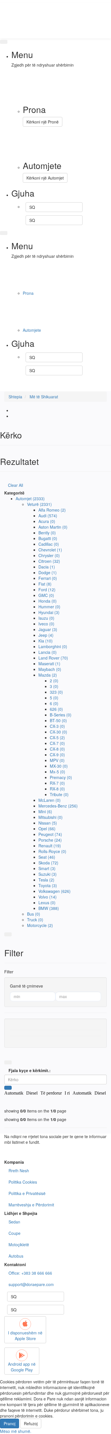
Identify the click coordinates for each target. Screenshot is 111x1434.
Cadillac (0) (48, 544)
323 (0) (56, 692)
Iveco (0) (46, 624)
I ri (67, 1093)
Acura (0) (46, 521)
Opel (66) (47, 828)
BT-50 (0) (58, 720)
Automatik (13, 1093)
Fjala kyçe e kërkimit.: (30, 1070)
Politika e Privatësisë (27, 1193)
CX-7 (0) (57, 743)
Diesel (32, 1093)
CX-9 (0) (57, 754)
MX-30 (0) (59, 766)
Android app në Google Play (22, 1367)
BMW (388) (48, 908)
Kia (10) (45, 641)
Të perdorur (51, 1093)
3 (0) (54, 686)
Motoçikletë (19, 1244)
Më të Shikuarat (44, 396)
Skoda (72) (48, 863)
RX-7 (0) (57, 783)
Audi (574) (47, 515)
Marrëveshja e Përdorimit (31, 1205)
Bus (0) (33, 914)
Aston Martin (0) (52, 527)
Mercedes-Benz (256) (58, 806)
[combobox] (54, 207)
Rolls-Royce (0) (52, 851)
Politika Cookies (23, 1182)
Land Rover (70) (53, 658)
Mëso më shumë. (15, 1431)
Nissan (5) (47, 823)
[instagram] (55, 388)
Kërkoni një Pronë (42, 122)
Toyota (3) (47, 885)
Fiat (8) (45, 584)
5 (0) (54, 697)
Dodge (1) (47, 572)
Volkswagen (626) (54, 891)
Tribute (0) (59, 794)
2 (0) (54, 680)
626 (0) (56, 709)
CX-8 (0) (57, 749)
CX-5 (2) (57, 737)
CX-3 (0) (57, 726)
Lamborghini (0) (52, 646)
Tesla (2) (46, 880)
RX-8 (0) (57, 789)
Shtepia (15, 396)
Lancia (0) (47, 652)
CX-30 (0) (58, 732)
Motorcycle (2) (40, 925)
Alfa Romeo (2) (52, 510)
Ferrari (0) (47, 578)
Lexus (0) (47, 902)
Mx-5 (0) (57, 771)
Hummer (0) (49, 606)
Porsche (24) (50, 840)
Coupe (14, 1233)
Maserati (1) (49, 663)
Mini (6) (45, 811)
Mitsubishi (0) (50, 817)
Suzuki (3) (47, 874)
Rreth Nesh (19, 1170)
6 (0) (54, 703)
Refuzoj (31, 1423)
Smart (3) (47, 868)
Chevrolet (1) (50, 550)
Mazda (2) (47, 675)
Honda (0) (47, 601)
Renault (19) (49, 845)
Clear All (15, 485)
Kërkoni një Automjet (45, 178)
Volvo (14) (47, 897)
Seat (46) (46, 857)
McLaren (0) (49, 800)
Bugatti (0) (47, 538)
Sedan (14, 1222)
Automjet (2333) (30, 498)
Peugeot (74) (50, 834)
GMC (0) (46, 595)
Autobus (16, 1256)
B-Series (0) (60, 715)
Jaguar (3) (47, 629)
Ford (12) (47, 589)
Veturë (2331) (39, 504)
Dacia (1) (46, 567)
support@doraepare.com (31, 1284)
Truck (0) (35, 919)
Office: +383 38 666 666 (30, 1273)
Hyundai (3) (48, 612)
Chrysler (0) (49, 555)
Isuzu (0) (46, 618)
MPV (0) (57, 760)
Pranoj (9, 1423)
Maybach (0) (49, 669)
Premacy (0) (61, 777)
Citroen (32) (49, 561)
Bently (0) (47, 532)
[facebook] (55, 383)
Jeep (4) (46, 635)
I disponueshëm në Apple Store (25, 1335)
